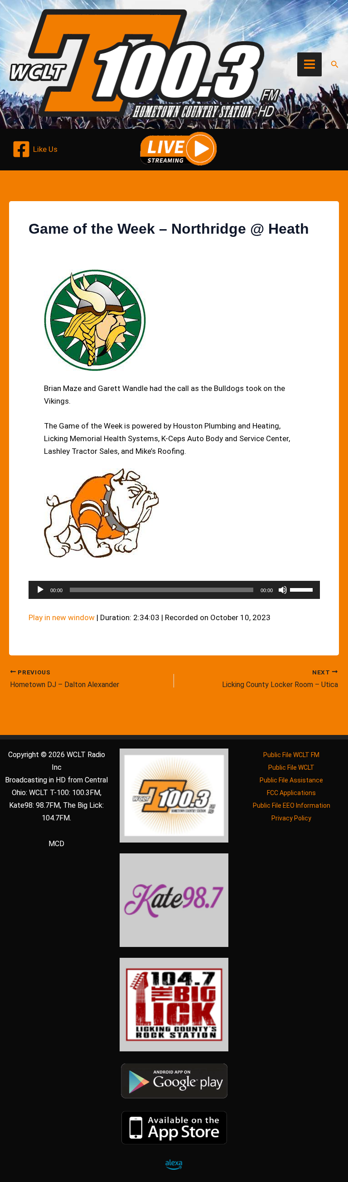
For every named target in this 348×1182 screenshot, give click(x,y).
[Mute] (282, 589)
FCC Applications (291, 792)
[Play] (40, 589)
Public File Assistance (291, 780)
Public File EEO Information (291, 805)
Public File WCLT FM (291, 754)
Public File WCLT (291, 767)
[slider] (302, 589)
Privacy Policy (291, 818)
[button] (335, 64)
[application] (174, 590)
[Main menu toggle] (309, 64)
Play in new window (62, 617)
